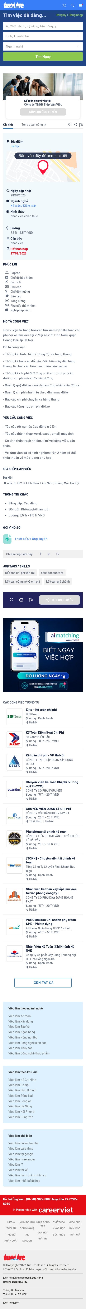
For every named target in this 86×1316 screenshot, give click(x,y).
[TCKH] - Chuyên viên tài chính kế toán (50, 860)
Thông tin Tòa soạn (14, 1290)
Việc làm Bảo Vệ (19, 1026)
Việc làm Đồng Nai (20, 1095)
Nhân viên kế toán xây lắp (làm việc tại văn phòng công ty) (51, 891)
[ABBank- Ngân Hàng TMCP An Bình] (14, 927)
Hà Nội (15, 146)
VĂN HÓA (43, 1232)
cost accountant (52, 573)
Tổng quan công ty (34, 124)
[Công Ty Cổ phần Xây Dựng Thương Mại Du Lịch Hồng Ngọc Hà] (14, 954)
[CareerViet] (55, 1209)
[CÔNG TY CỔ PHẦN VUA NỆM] (14, 789)
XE (27, 1234)
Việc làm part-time (20, 1148)
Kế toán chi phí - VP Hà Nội (45, 755)
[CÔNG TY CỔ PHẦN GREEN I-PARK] (14, 816)
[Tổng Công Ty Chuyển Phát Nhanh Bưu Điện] (14, 865)
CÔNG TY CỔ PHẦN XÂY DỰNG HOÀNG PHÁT (49, 899)
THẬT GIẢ (75, 1234)
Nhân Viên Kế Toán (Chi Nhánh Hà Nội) (50, 948)
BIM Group (32, 714)
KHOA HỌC (59, 1228)
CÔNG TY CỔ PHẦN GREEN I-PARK (47, 813)
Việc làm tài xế (18, 1170)
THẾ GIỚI (11, 1234)
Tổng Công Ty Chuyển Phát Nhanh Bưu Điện (50, 869)
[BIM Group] (14, 717)
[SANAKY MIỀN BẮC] (14, 739)
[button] (72, 5)
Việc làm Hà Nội (18, 1085)
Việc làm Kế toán (19, 1016)
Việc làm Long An (20, 1101)
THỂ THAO (59, 1222)
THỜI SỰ (11, 1228)
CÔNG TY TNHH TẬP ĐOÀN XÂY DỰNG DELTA (49, 762)
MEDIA (11, 1222)
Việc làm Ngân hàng (21, 1032)
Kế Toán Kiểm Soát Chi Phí (45, 732)
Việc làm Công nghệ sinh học (27, 1043)
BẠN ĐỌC (74, 1228)
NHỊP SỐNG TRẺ (43, 1224)
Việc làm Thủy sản (20, 1048)
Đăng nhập (75, 15)
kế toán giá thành (58, 581)
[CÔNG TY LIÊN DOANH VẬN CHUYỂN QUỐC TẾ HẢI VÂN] (14, 839)
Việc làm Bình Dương (21, 1090)
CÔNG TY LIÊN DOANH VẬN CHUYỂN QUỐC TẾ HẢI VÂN (52, 838)
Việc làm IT (15, 1164)
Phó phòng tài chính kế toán (46, 831)
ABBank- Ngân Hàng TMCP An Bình (48, 928)
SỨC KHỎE (59, 1234)
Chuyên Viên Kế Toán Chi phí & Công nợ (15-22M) (52, 784)
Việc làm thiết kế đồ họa (24, 1180)
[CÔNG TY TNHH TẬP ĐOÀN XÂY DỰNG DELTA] (14, 762)
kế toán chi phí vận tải (20, 573)
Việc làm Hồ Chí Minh (22, 1079)
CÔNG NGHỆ (27, 1228)
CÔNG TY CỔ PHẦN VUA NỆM (44, 790)
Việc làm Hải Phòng (21, 1111)
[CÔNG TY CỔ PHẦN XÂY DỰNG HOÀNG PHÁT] (14, 896)
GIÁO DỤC (75, 1222)
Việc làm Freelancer (21, 1159)
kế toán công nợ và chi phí (22, 581)
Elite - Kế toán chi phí (41, 709)
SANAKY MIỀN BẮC (38, 737)
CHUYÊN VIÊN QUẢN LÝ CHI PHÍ (48, 809)
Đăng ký (61, 15)
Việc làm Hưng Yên (20, 1117)
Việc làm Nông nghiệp (22, 1037)
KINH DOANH (27, 1222)
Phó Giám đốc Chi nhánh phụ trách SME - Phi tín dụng (51, 921)
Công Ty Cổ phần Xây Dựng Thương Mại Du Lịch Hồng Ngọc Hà (51, 957)
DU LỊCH (27, 1240)
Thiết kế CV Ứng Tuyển (31, 539)
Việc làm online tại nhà (23, 1143)
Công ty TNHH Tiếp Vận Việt (43, 104)
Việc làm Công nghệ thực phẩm (28, 1053)
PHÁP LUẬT (11, 1240)
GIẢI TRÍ (42, 1238)
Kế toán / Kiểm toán (24, 205)
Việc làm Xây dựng (20, 1021)
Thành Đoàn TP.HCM (15, 1294)
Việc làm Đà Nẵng (20, 1106)
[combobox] (43, 26)
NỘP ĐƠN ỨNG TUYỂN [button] (43, 112)
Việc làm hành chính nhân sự (27, 1175)
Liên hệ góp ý (11, 1302)
